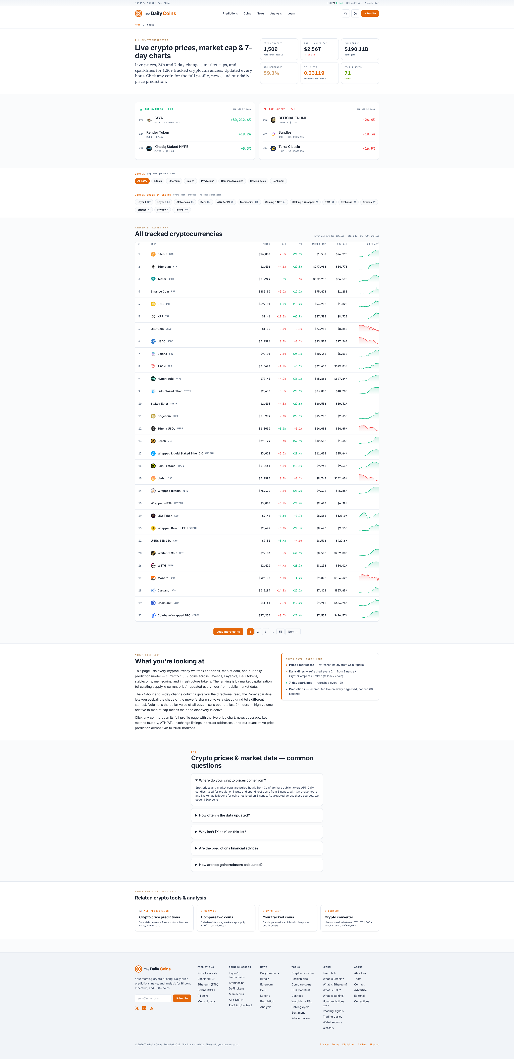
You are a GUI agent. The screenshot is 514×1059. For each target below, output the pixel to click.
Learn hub (329, 973)
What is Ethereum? (335, 984)
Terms (335, 1044)
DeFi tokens (236, 988)
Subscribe (370, 13)
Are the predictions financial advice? (228, 848)
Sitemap (374, 1044)
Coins (247, 13)
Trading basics (332, 1016)
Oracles (369, 202)
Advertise (360, 990)
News (261, 13)
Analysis (276, 13)
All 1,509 (142, 180)
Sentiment (278, 180)
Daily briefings (269, 973)
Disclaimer (348, 1044)
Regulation (267, 1001)
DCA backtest (301, 990)
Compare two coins (232, 180)
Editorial (359, 995)
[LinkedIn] (144, 1008)
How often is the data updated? (224, 815)
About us (360, 973)
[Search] (346, 13)
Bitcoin (158, 180)
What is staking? (334, 995)
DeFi (205, 202)
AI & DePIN (225, 202)
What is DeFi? (332, 990)
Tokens (181, 209)
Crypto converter (303, 973)
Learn (291, 13)
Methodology (354, 3)
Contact (359, 984)
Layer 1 (144, 202)
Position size (300, 978)
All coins (203, 995)
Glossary (328, 1027)
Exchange (348, 202)
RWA (329, 202)
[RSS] (151, 1008)
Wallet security (332, 1022)
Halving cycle (258, 180)
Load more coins (228, 631)
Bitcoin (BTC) (206, 978)
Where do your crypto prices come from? (232, 780)
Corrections (361, 1001)
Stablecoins (185, 202)
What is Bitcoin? (333, 978)
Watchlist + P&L (302, 1001)
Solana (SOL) (206, 990)
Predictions (230, 13)
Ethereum (174, 180)
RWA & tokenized (240, 1005)
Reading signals (333, 1011)
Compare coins (301, 984)
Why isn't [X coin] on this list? (222, 832)
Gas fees (297, 995)
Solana (190, 180)
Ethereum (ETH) (208, 984)
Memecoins (249, 202)
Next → (293, 631)
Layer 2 (163, 202)
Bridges (144, 209)
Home (138, 24)
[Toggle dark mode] (355, 13)
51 (280, 631)
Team (357, 978)
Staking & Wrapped (305, 202)
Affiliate (362, 1044)
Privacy (162, 209)
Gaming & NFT (275, 202)
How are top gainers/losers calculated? (231, 865)
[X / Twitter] (137, 1008)
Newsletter (372, 3)
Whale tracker (301, 1018)
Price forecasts (207, 973)
